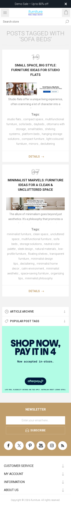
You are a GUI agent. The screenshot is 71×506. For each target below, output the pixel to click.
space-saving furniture (35, 273)
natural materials (45, 248)
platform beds (31, 134)
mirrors (33, 143)
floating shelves (38, 253)
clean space (40, 234)
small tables (35, 129)
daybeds (39, 124)
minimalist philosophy (39, 278)
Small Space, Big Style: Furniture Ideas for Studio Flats (35, 70)
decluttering (47, 143)
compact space (33, 119)
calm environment (32, 268)
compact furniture (33, 138)
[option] (35, 359)
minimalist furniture (19, 234)
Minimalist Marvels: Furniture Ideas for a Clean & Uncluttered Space (36, 185)
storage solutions (31, 244)
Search (67, 22)
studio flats (14, 119)
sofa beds (25, 124)
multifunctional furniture (36, 239)
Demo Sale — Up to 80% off (31, 4)
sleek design (25, 248)
